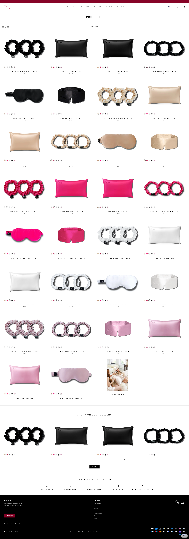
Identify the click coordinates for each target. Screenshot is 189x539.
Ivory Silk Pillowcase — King (164, 258)
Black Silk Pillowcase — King (71, 71)
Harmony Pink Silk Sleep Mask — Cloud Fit (71, 258)
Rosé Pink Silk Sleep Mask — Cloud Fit (118, 351)
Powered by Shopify (94, 531)
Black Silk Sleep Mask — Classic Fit (24, 118)
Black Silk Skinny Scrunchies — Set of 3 (164, 71)
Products (14, 12)
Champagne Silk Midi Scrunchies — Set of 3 (118, 118)
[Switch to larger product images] (3, 27)
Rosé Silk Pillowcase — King (164, 351)
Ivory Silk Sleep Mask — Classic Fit (117, 304)
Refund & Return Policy (99, 506)
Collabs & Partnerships (99, 511)
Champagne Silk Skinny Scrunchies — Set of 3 (71, 164)
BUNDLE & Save (90, 6)
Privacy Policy (97, 503)
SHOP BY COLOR (78, 6)
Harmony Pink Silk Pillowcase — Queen (117, 211)
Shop (9, 12)
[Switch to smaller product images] (5, 27)
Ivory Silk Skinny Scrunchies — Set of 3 (71, 304)
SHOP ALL (67, 6)
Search (96, 518)
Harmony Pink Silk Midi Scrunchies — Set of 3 (24, 211)
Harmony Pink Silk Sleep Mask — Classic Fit (25, 258)
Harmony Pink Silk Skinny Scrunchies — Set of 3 (164, 211)
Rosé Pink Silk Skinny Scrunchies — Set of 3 (71, 351)
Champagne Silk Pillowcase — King (164, 118)
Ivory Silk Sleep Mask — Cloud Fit (164, 304)
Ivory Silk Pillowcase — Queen (25, 304)
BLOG (122, 6)
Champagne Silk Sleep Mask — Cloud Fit (164, 164)
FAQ (117, 6)
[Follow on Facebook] (4, 523)
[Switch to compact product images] (8, 27)
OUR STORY (109, 6)
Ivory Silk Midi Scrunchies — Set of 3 (118, 258)
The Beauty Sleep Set (118, 394)
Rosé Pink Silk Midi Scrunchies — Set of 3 (24, 351)
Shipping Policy (97, 508)
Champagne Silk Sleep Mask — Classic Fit (118, 164)
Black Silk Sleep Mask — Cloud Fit (71, 118)
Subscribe (9, 515)
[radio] (5, 67)
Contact (96, 515)
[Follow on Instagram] (8, 523)
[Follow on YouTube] (16, 523)
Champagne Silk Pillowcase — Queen (24, 164)
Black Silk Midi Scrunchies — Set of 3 (24, 71)
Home (5, 12)
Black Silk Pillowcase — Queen (118, 71)
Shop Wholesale (98, 513)
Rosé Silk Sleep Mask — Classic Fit (71, 398)
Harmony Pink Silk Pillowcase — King (71, 211)
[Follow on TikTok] (19, 523)
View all (94, 466)
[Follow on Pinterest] (12, 523)
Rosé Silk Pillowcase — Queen (24, 398)
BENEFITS (100, 6)
